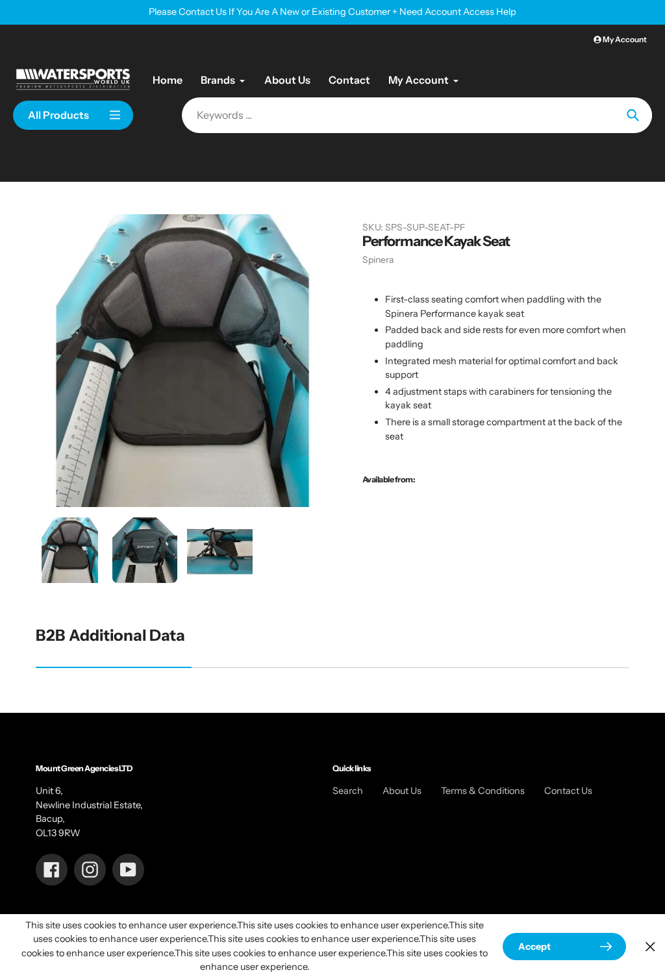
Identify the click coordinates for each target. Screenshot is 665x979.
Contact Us (568, 791)
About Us (402, 791)
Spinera (378, 260)
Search (347, 791)
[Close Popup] (650, 946)
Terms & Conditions (483, 791)
